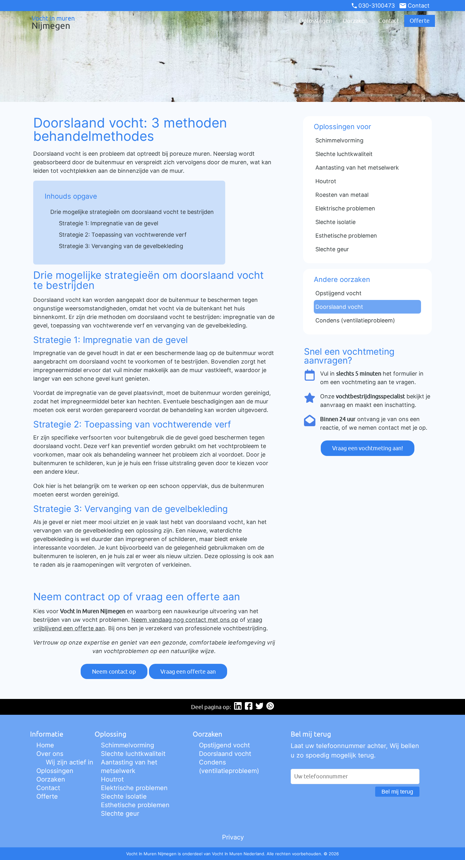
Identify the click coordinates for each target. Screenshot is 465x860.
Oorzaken (355, 20)
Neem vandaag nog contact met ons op (184, 619)
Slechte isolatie (124, 796)
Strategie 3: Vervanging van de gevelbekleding (121, 246)
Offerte (420, 20)
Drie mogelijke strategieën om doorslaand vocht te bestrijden (132, 212)
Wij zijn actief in (69, 762)
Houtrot (112, 779)
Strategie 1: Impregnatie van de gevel (108, 223)
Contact (419, 5)
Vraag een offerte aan (188, 671)
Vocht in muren (53, 22)
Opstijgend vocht (224, 745)
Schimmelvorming (127, 745)
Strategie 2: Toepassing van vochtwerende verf (123, 234)
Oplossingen (315, 20)
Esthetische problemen (135, 805)
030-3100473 (376, 5)
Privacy (233, 837)
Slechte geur (120, 813)
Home (45, 745)
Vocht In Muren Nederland (238, 853)
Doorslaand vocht (225, 753)
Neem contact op (114, 671)
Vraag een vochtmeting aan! (367, 448)
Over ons (49, 753)
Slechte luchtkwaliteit (133, 753)
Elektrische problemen (134, 788)
